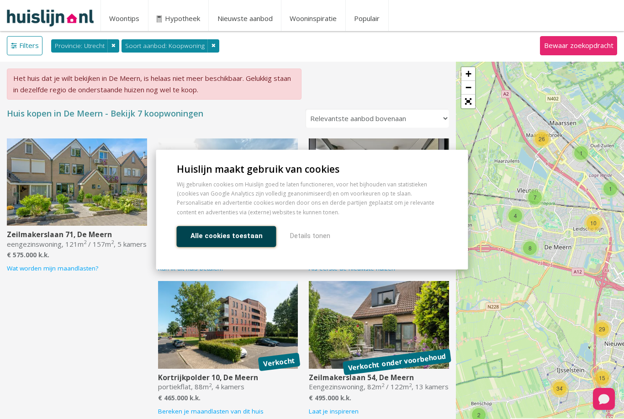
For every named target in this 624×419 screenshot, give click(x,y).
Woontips (124, 18)
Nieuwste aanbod (245, 18)
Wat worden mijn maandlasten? (52, 268)
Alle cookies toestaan (226, 235)
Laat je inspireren (334, 411)
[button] (468, 101)
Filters (29, 45)
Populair (367, 18)
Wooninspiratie (313, 18)
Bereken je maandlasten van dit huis (211, 411)
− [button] (468, 87)
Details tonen (310, 235)
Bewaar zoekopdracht (578, 45)
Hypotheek (181, 18)
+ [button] (468, 74)
